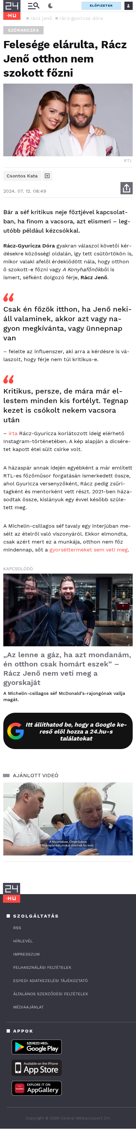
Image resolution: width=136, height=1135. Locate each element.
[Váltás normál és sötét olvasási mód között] (50, 6)
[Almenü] (34, 6)
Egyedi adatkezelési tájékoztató (50, 980)
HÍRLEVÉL (23, 941)
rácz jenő (41, 18)
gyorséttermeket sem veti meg (89, 550)
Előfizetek (101, 5)
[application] (68, 818)
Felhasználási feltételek (42, 967)
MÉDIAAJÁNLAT (28, 1007)
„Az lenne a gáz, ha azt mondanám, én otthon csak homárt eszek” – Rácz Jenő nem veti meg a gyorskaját (67, 669)
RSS (17, 928)
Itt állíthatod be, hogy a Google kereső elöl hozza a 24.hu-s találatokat (76, 731)
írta (13, 433)
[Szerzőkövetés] (47, 176)
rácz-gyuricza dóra (81, 18)
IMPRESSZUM (26, 954)
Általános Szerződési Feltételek (50, 994)
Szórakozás (23, 30)
